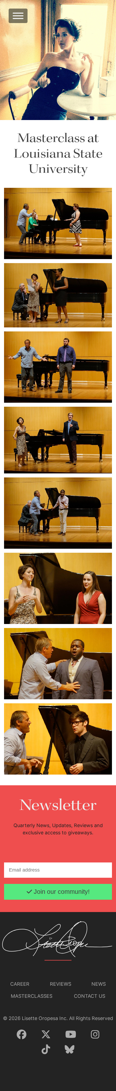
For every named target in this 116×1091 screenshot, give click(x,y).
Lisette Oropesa (21, 318)
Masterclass (51, 138)
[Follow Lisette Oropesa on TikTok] (46, 1050)
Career (19, 984)
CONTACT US (89, 996)
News (98, 984)
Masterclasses (31, 996)
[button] (58, 223)
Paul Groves (18, 250)
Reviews (60, 984)
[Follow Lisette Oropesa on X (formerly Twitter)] (46, 1035)
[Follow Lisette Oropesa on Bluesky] (69, 1050)
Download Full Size (95, 249)
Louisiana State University (58, 162)
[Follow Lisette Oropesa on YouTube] (70, 1035)
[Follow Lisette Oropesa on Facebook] (21, 1035)
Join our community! (61, 891)
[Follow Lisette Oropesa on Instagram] (95, 1035)
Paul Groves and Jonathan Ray (34, 394)
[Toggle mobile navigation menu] (18, 16)
